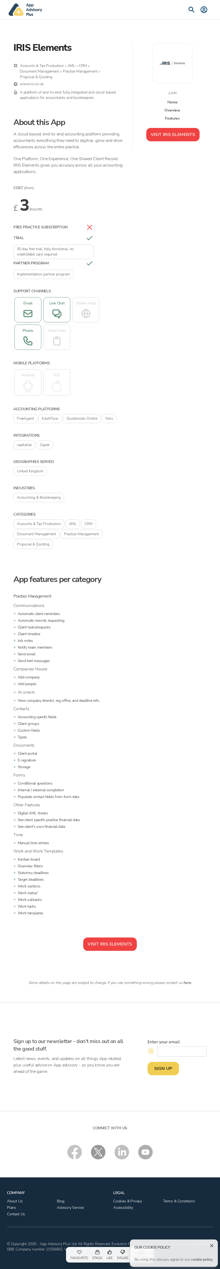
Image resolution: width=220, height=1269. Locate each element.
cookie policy (201, 1259)
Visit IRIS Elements (173, 135)
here (187, 982)
